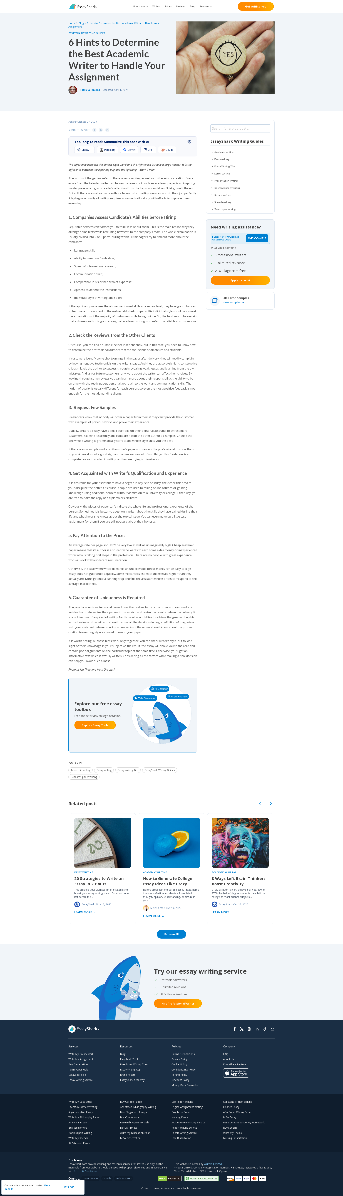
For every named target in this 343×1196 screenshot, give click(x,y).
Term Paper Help (78, 1069)
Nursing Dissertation (235, 1138)
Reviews (181, 6)
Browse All (171, 934)
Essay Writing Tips (128, 770)
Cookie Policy (179, 1064)
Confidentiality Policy (183, 1069)
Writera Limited (213, 1164)
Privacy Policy (179, 1059)
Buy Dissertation (78, 1064)
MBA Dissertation (130, 1138)
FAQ (225, 1054)
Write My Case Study (80, 1101)
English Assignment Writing (187, 1107)
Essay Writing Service (80, 1080)
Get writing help (255, 6)
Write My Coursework (80, 1054)
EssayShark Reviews (234, 1064)
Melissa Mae (157, 908)
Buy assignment (77, 1127)
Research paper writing (84, 777)
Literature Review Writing (82, 1107)
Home (72, 23)
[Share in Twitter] (101, 130)
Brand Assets (127, 1074)
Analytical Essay (77, 1122)
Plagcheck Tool (129, 1059)
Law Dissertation (181, 1138)
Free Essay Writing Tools (134, 1064)
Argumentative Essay (80, 1112)
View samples (232, 302)
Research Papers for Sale (134, 1122)
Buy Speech (230, 1127)
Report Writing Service (184, 1127)
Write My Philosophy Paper (84, 1117)
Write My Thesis (232, 1133)
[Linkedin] (257, 1029)
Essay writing (103, 770)
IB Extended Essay (79, 1143)
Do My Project (128, 1127)
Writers (156, 6)
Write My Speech (78, 1138)
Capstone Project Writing (237, 1101)
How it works (140, 6)
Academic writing (80, 770)
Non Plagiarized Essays (133, 1112)
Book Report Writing (80, 1133)
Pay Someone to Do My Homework (244, 1122)
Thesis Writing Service (184, 1133)
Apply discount (240, 280)
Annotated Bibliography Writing (138, 1107)
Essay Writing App (130, 1069)
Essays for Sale (77, 1074)
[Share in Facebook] (94, 130)
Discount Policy (180, 1080)
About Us (228, 1059)
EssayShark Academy (132, 1080)
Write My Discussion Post (135, 1133)
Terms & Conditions (183, 1054)
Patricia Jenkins (90, 90)
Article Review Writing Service (188, 1122)
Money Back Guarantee (185, 1085)
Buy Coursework (129, 1117)
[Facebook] (234, 1029)
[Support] (272, 1029)
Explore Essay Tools (95, 725)
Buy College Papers (131, 1101)
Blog (192, 6)
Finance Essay (231, 1107)
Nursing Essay (180, 1117)
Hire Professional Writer (177, 1003)
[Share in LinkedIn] (107, 130)
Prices (168, 6)
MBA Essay (229, 1117)
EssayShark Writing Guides (86, 33)
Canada (107, 1178)
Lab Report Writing (182, 1101)
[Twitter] (242, 1029)
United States (90, 1178)
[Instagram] (249, 1029)
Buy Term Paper (181, 1112)
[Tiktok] (264, 1029)
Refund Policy (179, 1074)
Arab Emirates (124, 1178)
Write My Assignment (80, 1059)
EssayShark (88, 904)
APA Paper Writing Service (238, 1112)
